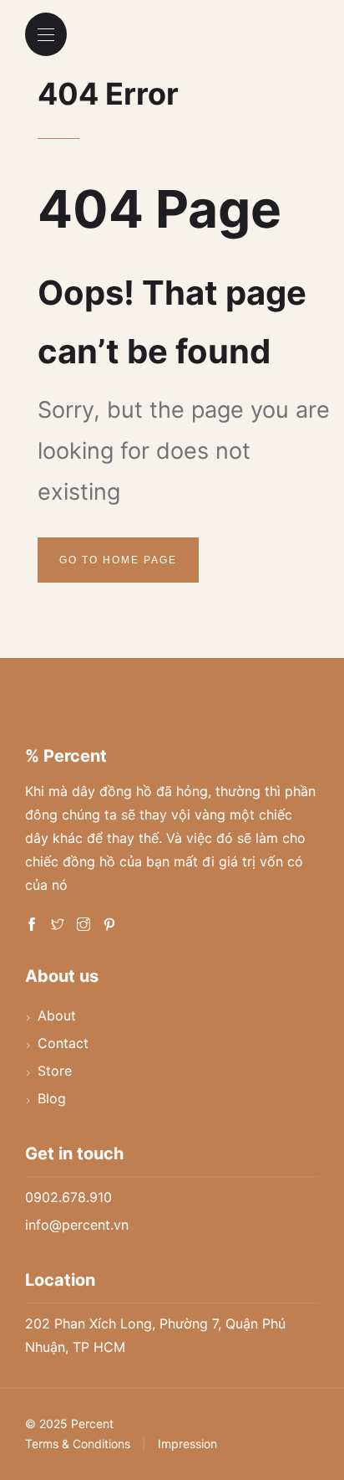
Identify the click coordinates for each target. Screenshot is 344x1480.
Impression (187, 1443)
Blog (52, 1098)
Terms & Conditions (77, 1443)
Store (55, 1070)
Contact (63, 1043)
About (57, 1015)
